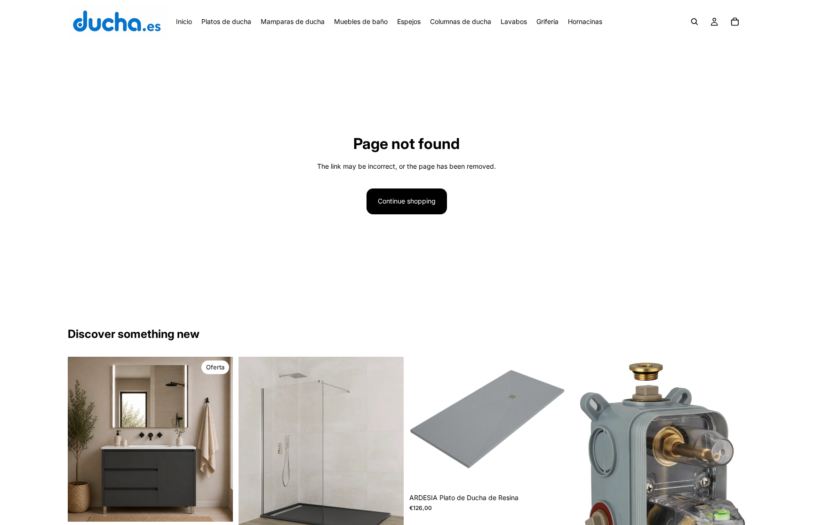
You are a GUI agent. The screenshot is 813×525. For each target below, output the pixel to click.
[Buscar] (694, 21)
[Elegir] (218, 507)
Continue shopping (407, 201)
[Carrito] (735, 21)
